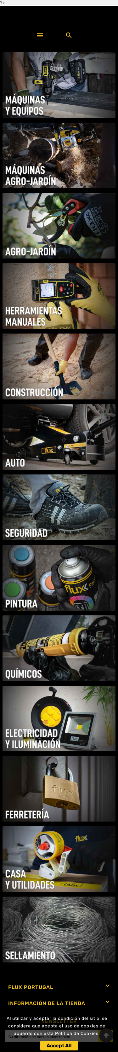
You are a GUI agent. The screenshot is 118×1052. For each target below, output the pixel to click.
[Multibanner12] (59, 859)
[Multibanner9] (59, 648)
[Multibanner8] (59, 577)
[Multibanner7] (59, 507)
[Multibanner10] (59, 718)
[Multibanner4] (59, 296)
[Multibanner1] (59, 85)
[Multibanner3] (59, 226)
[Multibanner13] (59, 929)
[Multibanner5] (59, 366)
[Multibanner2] (59, 155)
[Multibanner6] (59, 437)
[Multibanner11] (59, 789)
